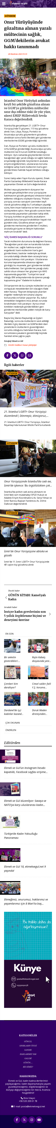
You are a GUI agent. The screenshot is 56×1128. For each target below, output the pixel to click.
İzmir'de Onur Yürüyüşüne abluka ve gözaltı (26, 553)
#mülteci (18, 345)
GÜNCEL (28, 1041)
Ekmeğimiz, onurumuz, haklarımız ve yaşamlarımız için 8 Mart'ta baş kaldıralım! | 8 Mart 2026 (26, 903)
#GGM (11, 345)
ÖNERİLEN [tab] (10, 730)
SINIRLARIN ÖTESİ (28, 1045)
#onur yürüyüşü (29, 345)
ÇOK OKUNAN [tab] (12, 722)
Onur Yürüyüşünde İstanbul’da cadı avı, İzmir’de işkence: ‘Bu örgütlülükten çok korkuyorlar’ (28, 484)
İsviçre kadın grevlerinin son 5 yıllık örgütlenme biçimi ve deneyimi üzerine (25, 616)
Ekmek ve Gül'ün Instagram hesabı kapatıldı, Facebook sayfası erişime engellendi (25, 772)
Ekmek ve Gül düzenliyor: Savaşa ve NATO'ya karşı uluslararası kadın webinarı (25, 805)
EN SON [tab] (9, 633)
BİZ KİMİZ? (28, 1066)
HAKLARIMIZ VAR (28, 1054)
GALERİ (28, 1058)
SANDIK (28, 1050)
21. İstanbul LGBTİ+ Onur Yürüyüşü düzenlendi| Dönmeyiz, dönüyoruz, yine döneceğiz (25, 414)
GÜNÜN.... (28, 1062)
